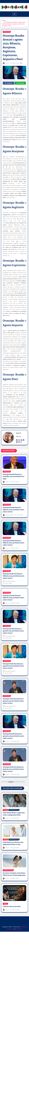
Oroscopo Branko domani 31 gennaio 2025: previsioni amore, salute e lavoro (13, 631)
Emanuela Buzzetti (10, 581)
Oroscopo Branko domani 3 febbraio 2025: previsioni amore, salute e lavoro (13, 542)
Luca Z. (7, 63)
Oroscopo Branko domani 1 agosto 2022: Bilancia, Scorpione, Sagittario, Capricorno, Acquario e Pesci (14, 23)
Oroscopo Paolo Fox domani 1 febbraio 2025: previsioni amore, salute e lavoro (13, 576)
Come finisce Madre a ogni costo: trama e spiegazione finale (14, 814)
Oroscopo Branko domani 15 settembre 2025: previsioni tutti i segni (13, 476)
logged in (11, 782)
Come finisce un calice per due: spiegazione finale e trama (13, 843)
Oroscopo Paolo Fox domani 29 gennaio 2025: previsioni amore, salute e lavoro (13, 769)
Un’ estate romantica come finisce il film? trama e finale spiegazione (14, 874)
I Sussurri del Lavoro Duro (12, 906)
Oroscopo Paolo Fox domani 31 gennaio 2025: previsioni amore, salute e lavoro (13, 666)
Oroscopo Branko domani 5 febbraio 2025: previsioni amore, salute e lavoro (13, 509)
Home (4, 20)
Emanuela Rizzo (9, 515)
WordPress (23, 927)
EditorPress (10, 929)
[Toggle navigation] (14, 14)
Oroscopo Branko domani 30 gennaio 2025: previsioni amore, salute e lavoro (13, 736)
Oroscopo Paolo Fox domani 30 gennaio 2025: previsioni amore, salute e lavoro (13, 701)
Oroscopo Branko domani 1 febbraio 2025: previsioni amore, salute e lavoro (13, 597)
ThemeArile (19, 929)
